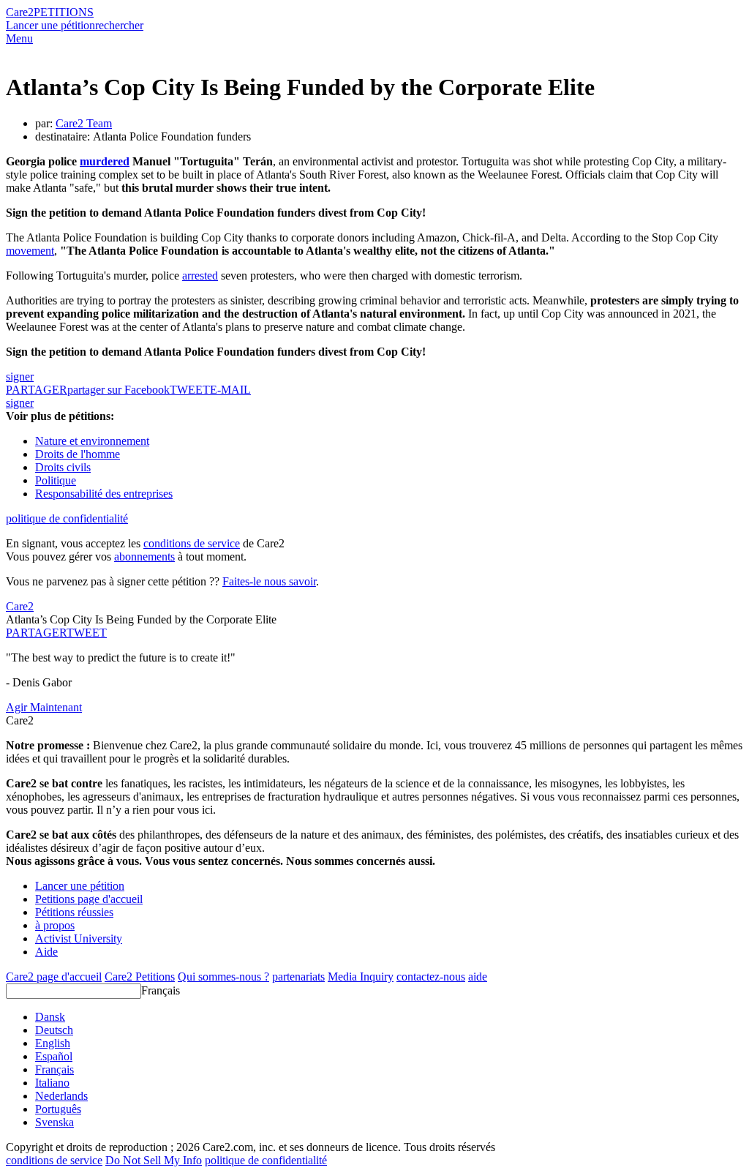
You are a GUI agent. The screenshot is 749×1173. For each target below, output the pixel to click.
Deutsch (54, 1030)
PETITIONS (64, 12)
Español (53, 1056)
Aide (46, 951)
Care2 (20, 12)
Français (160, 990)
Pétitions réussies (74, 912)
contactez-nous (430, 976)
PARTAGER (36, 632)
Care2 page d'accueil (54, 976)
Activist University (78, 938)
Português (58, 1109)
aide (477, 976)
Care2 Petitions (140, 976)
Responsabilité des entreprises (104, 493)
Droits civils (63, 467)
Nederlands (61, 1096)
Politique (55, 480)
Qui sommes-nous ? (223, 976)
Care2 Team (84, 123)
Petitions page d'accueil (89, 899)
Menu (19, 38)
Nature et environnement (92, 441)
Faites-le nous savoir (269, 581)
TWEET (190, 389)
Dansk (50, 1017)
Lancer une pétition (50, 25)
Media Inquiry (361, 976)
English (52, 1043)
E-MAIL (230, 389)
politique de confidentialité (67, 518)
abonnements (144, 556)
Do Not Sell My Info (153, 1160)
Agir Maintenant (44, 707)
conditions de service (191, 543)
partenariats (298, 976)
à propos (55, 925)
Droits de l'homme (77, 454)
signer (20, 376)
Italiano (52, 1082)
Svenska (54, 1122)
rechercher (119, 25)
